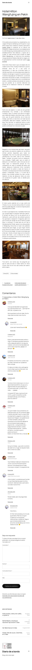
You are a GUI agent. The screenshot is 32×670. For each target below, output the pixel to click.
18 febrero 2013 (11, 441)
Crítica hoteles (14, 273)
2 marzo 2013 (13, 322)
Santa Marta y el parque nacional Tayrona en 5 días (10, 621)
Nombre (4, 564)
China (23, 38)
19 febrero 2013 (11, 456)
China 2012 (6, 273)
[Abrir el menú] (29, 2)
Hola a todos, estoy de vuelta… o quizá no (12, 614)
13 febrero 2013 (11, 301)
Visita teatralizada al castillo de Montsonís (20, 284)
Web (3, 577)
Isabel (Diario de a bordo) (16, 324)
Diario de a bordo (7, 2)
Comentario (5, 545)
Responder (10, 318)
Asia (17, 38)
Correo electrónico (7, 571)
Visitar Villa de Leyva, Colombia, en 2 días (12, 633)
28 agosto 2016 (11, 491)
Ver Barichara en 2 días (9, 628)
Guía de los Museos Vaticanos (7, 284)
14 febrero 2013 (11, 334)
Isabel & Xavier (11, 38)
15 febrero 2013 (11, 405)
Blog (20, 38)
